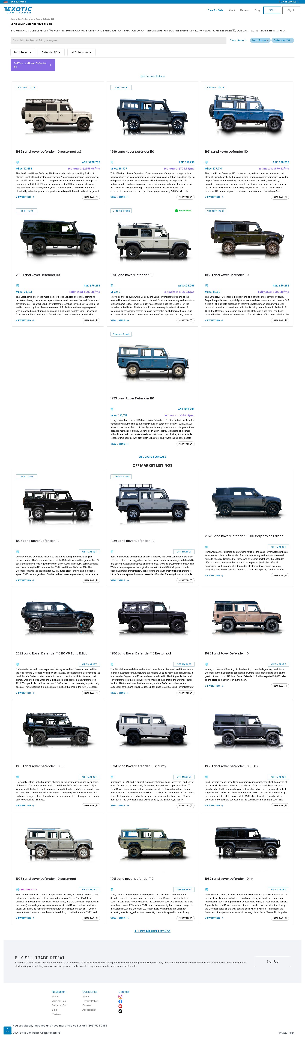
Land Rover (259, 40)
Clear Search (238, 40)
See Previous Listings (152, 76)
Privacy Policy (286, 1032)
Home (13, 19)
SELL (272, 10)
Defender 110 (282, 40)
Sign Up (273, 961)
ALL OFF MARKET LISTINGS (152, 931)
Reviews (245, 10)
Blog (257, 10)
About (231, 10)
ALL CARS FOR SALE (152, 457)
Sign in (291, 10)
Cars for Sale (23, 19)
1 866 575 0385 (17, 1)
